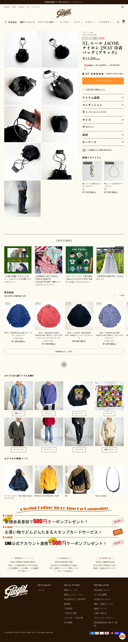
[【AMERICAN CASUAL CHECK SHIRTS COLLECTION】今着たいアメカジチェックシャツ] (48, 259)
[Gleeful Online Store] (64, 13)
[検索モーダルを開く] (5, 22)
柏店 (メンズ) (71, 590)
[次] (99, 2)
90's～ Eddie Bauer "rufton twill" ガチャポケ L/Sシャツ (110, 335)
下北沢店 (68, 609)
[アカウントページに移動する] (117, 22)
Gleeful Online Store (27, 632)
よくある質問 (100, 595)
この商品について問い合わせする (99, 150)
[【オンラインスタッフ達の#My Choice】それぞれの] (79, 259)
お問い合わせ (100, 613)
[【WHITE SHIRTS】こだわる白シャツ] (110, 259)
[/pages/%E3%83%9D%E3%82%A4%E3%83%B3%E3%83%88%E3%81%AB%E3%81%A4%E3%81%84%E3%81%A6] (64, 526)
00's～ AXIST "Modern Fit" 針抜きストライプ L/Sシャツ (79, 335)
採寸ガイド (90, 126)
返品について (100, 609)
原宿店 (67, 604)
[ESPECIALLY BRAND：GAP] (49, 479)
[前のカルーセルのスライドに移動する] (116, 229)
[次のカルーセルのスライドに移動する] (122, 229)
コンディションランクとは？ (96, 111)
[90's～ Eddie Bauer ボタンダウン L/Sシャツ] (18, 315)
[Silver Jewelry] (109, 479)
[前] (29, 2)
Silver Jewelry (101, 496)
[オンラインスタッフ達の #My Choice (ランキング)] (18, 479)
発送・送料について (103, 604)
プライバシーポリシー (104, 618)
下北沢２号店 (70, 613)
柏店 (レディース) (73, 595)
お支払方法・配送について (95, 89)
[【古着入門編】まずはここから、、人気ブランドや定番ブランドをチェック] (18, 259)
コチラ (69, 571)
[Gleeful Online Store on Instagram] (123, 7)
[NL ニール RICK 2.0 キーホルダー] (92, 171)
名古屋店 (68, 623)
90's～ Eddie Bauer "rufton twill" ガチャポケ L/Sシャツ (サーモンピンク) (49, 335)
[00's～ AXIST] (79, 315)
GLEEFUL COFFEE (74, 599)
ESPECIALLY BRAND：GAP (47, 496)
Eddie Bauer (18, 338)
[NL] (79, 479)
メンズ (41, 590)
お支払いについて (102, 599)
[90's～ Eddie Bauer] (49, 315)
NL (91, 32)
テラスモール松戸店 (73, 618)
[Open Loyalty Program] (122, 636)
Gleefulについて (102, 590)
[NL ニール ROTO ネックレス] (114, 171)
